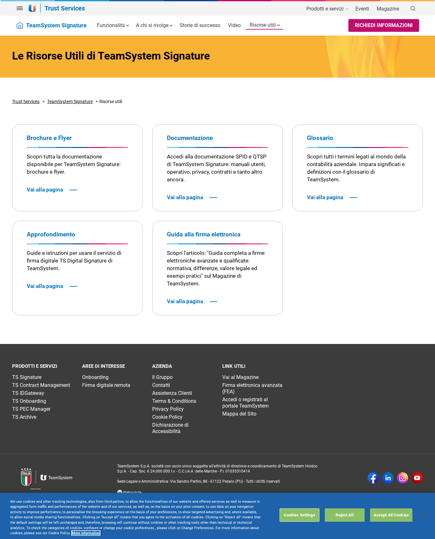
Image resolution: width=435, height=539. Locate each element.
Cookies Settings (299, 515)
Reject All (344, 515)
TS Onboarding (29, 401)
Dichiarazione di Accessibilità (170, 428)
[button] (20, 8)
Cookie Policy (167, 417)
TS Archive (24, 417)
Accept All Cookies (391, 515)
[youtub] (417, 478)
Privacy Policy (168, 409)
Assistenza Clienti (172, 393)
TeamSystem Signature (70, 101)
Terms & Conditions (174, 401)
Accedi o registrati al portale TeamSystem (245, 402)
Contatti (161, 385)
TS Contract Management (41, 385)
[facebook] (373, 478)
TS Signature (26, 377)
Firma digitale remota (106, 385)
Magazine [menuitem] (388, 9)
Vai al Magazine (240, 377)
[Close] (425, 515)
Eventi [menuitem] (362, 9)
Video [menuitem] (234, 25)
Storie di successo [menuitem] (200, 25)
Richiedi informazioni (384, 25)
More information (86, 533)
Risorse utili (263, 25)
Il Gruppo (162, 377)
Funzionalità (111, 25)
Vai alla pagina (45, 189)
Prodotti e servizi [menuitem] (325, 9)
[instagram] (402, 478)
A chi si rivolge (152, 25)
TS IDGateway (28, 393)
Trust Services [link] (65, 8)
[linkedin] (388, 478)
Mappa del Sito (239, 414)
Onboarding (95, 377)
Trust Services (25, 101)
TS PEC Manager (31, 409)
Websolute (131, 492)
